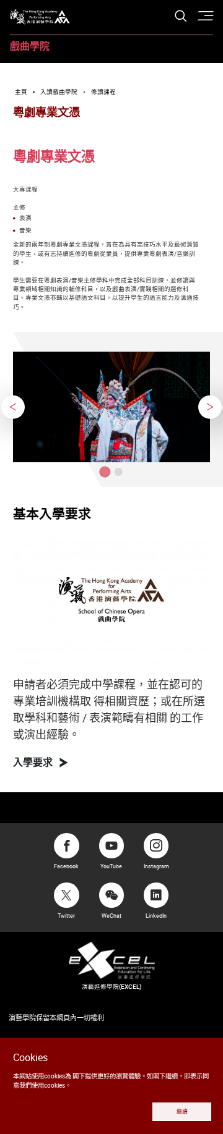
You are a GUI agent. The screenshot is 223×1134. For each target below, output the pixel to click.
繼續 (182, 1111)
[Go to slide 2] (119, 472)
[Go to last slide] (13, 407)
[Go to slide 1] (104, 471)
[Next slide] (210, 407)
